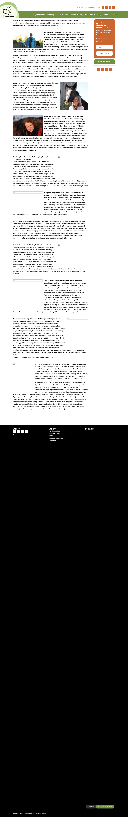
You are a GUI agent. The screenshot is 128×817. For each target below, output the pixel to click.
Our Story (89, 14)
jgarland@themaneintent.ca (93, 7)
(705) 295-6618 (79, 7)
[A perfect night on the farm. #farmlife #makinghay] (111, 657)
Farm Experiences (54, 14)
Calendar (106, 14)
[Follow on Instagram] (113, 7)
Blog (98, 14)
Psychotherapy (39, 14)
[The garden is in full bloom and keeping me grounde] (88, 663)
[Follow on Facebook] (103, 7)
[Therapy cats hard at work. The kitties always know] (96, 453)
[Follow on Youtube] (110, 7)
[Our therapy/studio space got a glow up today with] (103, 488)
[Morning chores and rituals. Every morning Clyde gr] (103, 724)
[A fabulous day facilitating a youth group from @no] (96, 682)
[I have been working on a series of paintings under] (111, 538)
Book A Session (105, 62)
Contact (115, 14)
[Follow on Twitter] (106, 7)
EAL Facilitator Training (74, 14)
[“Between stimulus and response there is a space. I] (88, 532)
